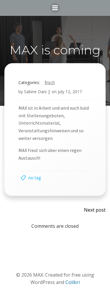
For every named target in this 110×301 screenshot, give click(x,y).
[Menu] (55, 8)
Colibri (72, 282)
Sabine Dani (35, 91)
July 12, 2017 (70, 91)
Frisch (50, 82)
